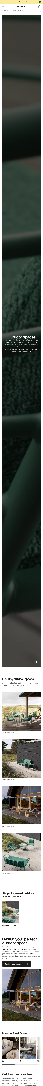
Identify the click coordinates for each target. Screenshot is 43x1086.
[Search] (39, 10)
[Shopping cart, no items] (39, 6)
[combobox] (21, 10)
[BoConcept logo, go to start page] (21, 6)
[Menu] (3, 6)
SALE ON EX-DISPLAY (21, 2)
